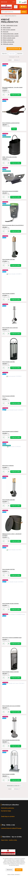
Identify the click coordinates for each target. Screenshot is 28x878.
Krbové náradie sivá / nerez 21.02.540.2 (11, 706)
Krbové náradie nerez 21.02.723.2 (10, 327)
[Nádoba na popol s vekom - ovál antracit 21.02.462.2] (14, 521)
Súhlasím (18, 869)
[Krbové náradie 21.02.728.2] (14, 246)
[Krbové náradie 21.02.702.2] (14, 556)
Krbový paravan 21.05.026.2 (8, 396)
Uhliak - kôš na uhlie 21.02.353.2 (9, 157)
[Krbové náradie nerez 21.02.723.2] (14, 315)
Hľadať (24, 12)
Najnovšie (4, 53)
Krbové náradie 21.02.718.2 (8, 499)
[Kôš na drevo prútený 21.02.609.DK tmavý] (14, 624)
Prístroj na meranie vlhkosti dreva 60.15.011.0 (12, 225)
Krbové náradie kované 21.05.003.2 (10, 431)
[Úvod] (6, 7)
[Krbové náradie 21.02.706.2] (14, 349)
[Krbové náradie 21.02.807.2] (14, 280)
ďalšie (17, 60)
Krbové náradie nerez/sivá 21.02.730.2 (11, 740)
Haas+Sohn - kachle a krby (9, 840)
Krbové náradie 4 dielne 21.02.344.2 (10, 671)
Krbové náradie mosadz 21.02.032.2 (10, 603)
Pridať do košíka (15, 94)
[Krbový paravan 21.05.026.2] (14, 383)
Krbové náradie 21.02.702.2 (8, 569)
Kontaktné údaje (6, 811)
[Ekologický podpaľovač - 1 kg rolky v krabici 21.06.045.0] (14, 74)
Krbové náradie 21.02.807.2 (8, 293)
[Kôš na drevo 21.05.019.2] (14, 452)
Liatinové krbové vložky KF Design (11, 828)
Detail (14, 129)
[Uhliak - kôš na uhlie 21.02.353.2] (14, 144)
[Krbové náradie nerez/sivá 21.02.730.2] (14, 727)
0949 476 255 (4, 2)
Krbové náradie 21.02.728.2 (8, 259)
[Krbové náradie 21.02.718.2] (14, 487)
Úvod (2, 16)
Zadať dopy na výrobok (8, 816)
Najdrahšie (19, 53)
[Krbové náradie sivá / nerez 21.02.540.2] (14, 693)
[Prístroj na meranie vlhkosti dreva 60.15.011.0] (14, 212)
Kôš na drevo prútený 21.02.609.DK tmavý (11, 637)
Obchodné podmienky (7, 808)
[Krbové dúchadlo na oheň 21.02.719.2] (14, 110)
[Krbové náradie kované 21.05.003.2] (14, 418)
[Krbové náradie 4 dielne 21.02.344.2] (14, 659)
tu (19, 874)
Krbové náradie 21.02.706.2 (8, 361)
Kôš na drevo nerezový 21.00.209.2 (10, 191)
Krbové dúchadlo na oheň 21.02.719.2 (10, 123)
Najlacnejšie (12, 53)
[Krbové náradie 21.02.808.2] (14, 761)
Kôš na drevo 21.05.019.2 (8, 465)
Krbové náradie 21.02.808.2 (8, 774)
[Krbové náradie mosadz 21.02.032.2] (14, 590)
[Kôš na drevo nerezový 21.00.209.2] (14, 178)
